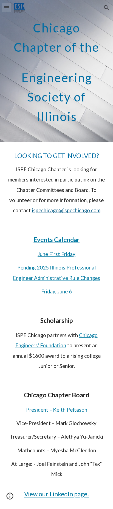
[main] (56, 71)
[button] (6, 7)
